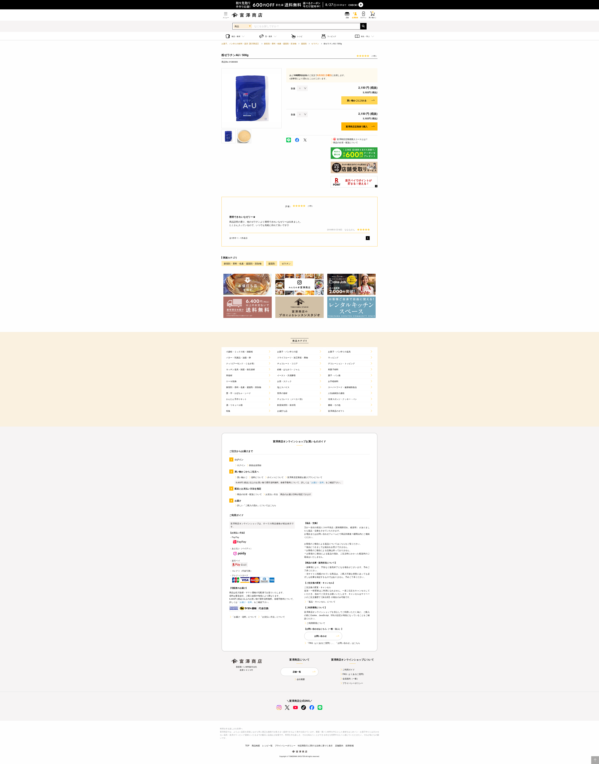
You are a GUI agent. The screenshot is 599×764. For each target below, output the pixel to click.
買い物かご (242, 477)
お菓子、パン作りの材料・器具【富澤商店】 (240, 43)
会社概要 (301, 679)
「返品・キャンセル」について (321, 601)
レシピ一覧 (267, 745)
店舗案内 (339, 745)
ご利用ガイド (349, 669)
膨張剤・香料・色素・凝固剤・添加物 (280, 43)
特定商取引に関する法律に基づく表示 (315, 745)
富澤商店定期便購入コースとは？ (351, 139)
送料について (257, 477)
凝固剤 (304, 43)
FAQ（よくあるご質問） (354, 674)
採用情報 (350, 745)
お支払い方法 (271, 494)
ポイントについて (275, 477)
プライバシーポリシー (353, 683)
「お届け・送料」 (317, 482)
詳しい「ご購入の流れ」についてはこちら (256, 505)
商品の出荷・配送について (345, 142)
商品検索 (256, 745)
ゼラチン (315, 43)
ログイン (241, 465)
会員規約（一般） (351, 678)
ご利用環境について (316, 623)
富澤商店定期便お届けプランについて (304, 477)
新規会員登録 (255, 465)
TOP (247, 745)
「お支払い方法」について (272, 616)
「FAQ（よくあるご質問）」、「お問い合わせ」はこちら (333, 642)
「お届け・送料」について (244, 616)
